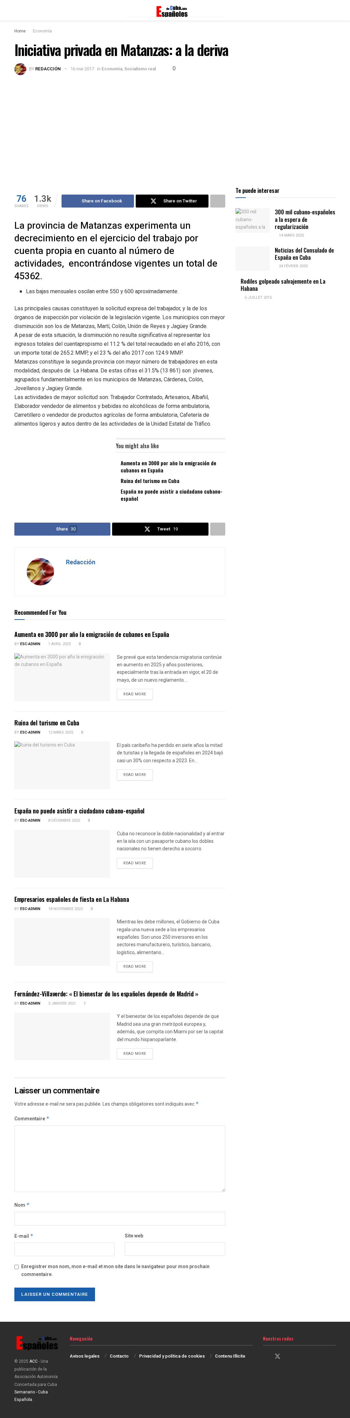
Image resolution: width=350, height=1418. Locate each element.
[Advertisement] (175, 126)
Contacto (119, 1356)
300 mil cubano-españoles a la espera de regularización (305, 219)
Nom (22, 1205)
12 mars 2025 (60, 732)
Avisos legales (84, 1356)
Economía (42, 31)
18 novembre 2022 (65, 909)
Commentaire (32, 1118)
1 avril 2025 (59, 644)
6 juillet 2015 (258, 297)
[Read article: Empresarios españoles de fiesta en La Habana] (62, 942)
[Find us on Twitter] (277, 1356)
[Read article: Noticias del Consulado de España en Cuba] (252, 258)
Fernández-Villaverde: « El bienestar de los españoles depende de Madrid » (106, 993)
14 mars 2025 (291, 235)
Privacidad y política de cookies (172, 1356)
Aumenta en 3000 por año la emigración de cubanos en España (168, 466)
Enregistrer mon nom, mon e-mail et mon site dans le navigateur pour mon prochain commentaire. (115, 1270)
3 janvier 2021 (61, 1003)
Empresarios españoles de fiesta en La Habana (71, 899)
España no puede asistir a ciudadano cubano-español (172, 494)
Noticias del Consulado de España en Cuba (304, 253)
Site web (134, 1235)
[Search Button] (333, 10)
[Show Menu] (17, 10)
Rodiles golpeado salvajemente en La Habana (283, 285)
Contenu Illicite (230, 1356)
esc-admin (30, 644)
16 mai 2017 (82, 69)
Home (20, 31)
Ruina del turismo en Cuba (150, 480)
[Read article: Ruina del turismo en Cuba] (62, 765)
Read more (138, 694)
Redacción (48, 69)
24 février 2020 (293, 266)
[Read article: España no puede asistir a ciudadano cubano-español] (62, 854)
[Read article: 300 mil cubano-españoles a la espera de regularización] (252, 220)
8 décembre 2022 (63, 820)
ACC (33, 1361)
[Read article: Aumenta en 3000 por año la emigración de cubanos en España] (62, 677)
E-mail (23, 1236)
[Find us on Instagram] (289, 1357)
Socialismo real (140, 69)
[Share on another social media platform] (217, 201)
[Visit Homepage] (175, 10)
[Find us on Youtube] (301, 1357)
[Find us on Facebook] (265, 1357)
